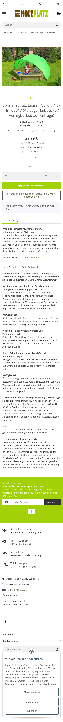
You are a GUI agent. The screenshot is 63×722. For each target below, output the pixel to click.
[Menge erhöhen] (46, 176)
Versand (40, 143)
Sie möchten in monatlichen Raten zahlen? (31, 195)
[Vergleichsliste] (40, 4)
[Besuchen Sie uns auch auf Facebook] (31, 511)
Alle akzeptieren (32, 692)
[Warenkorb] (59, 13)
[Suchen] (58, 25)
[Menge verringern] (5, 176)
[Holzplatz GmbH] (31, 13)
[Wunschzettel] (58, 4)
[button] (21, 4)
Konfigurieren (32, 702)
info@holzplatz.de (11, 410)
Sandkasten (37, 125)
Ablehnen (32, 710)
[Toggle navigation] (6, 13)
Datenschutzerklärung (13, 489)
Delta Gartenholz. (31, 257)
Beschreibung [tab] (10, 220)
